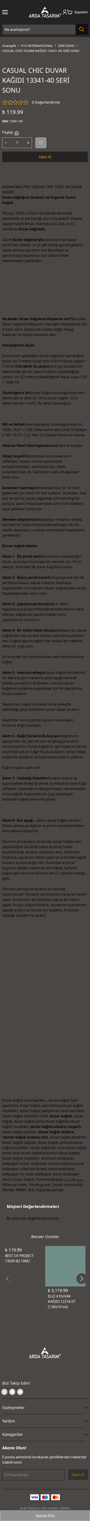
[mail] (20, 1392)
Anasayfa (9, 45)
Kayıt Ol (78, 1474)
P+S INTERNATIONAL (37, 45)
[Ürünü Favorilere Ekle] (40, 142)
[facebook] (4, 1392)
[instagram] (12, 1392)
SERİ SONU (66, 45)
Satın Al (45, 156)
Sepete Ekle (45, 1515)
